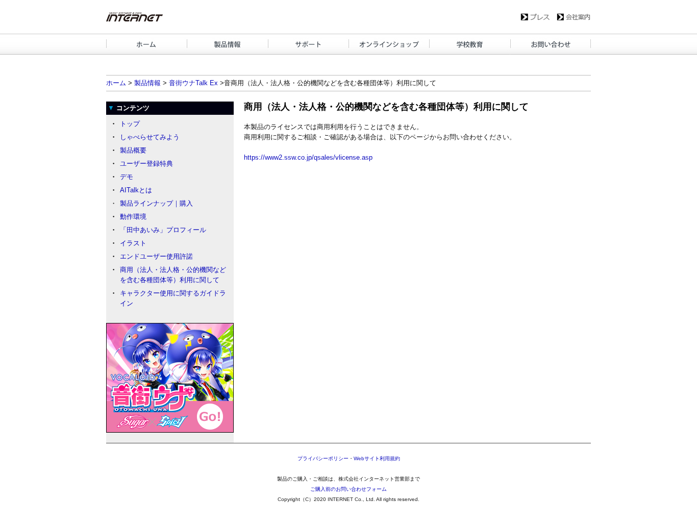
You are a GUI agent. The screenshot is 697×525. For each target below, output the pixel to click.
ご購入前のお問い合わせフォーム (348, 489)
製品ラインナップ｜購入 (156, 203)
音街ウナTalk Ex (193, 83)
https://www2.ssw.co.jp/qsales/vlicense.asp (308, 157)
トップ (130, 124)
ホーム (116, 83)
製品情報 (147, 83)
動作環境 (133, 216)
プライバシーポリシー (322, 458)
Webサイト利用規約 (377, 458)
